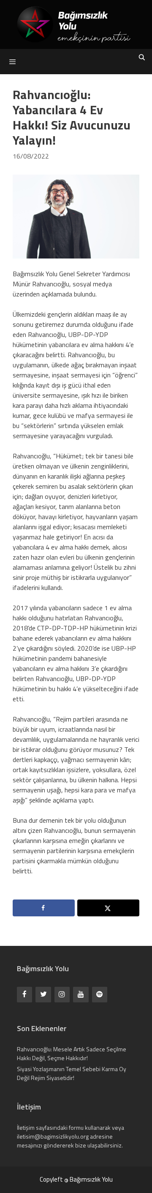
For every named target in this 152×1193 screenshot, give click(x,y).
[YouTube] (80, 994)
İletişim (26, 1127)
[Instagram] (62, 994)
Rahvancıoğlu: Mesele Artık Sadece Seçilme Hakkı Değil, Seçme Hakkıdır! (71, 1053)
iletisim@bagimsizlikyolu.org (53, 1136)
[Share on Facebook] (44, 907)
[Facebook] (24, 994)
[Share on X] (108, 907)
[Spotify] (99, 994)
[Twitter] (43, 994)
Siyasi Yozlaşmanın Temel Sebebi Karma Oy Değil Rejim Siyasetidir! (71, 1073)
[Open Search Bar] (142, 57)
